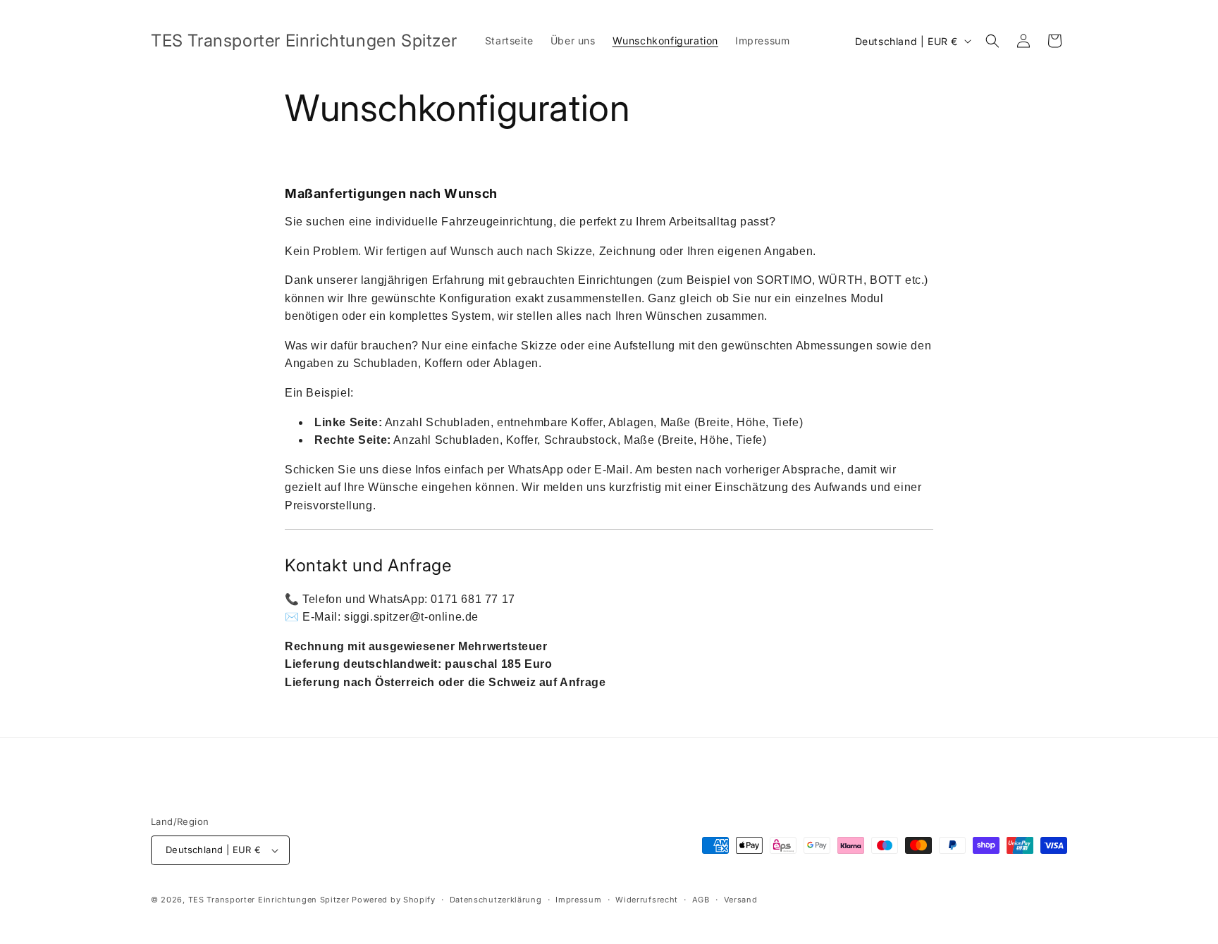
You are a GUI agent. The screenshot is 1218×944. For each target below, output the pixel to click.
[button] (992, 40)
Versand (741, 900)
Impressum (578, 900)
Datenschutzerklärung (496, 900)
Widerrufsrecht (646, 900)
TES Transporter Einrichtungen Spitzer (269, 900)
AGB (701, 900)
